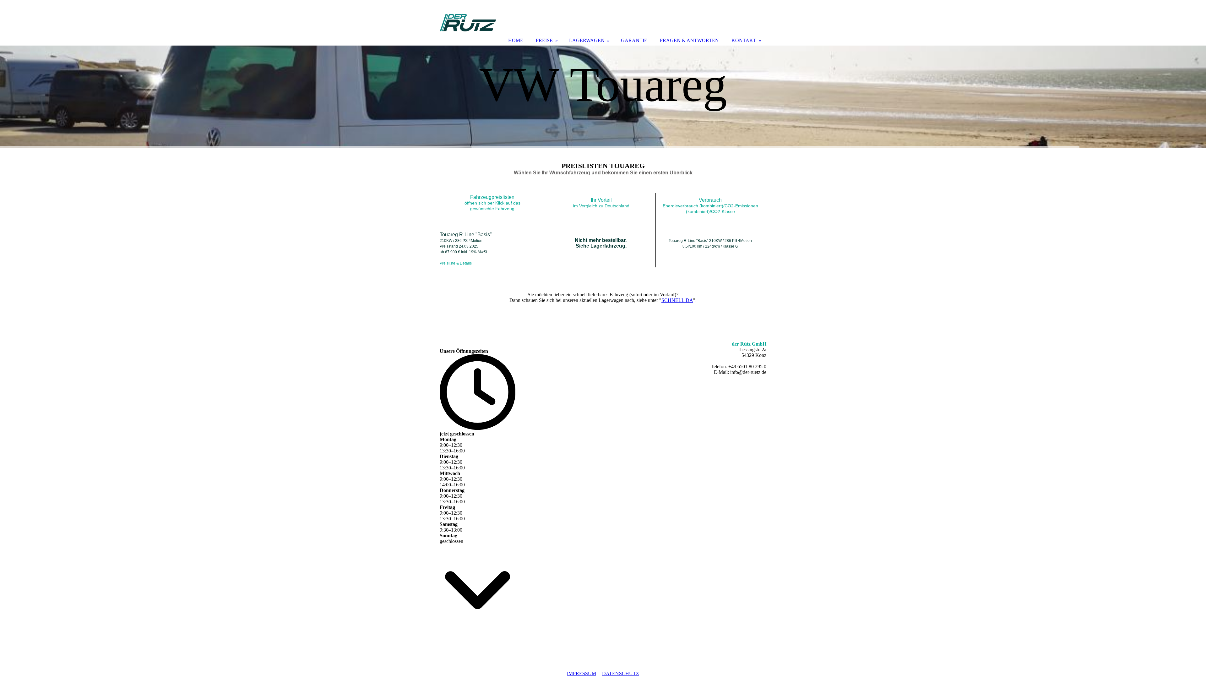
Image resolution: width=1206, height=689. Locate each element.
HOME (515, 40)
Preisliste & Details (456, 263)
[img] (603, 97)
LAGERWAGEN (587, 40)
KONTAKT (743, 40)
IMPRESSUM (581, 673)
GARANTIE (634, 40)
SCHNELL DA (677, 300)
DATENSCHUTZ (620, 673)
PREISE (544, 40)
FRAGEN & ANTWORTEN (689, 40)
